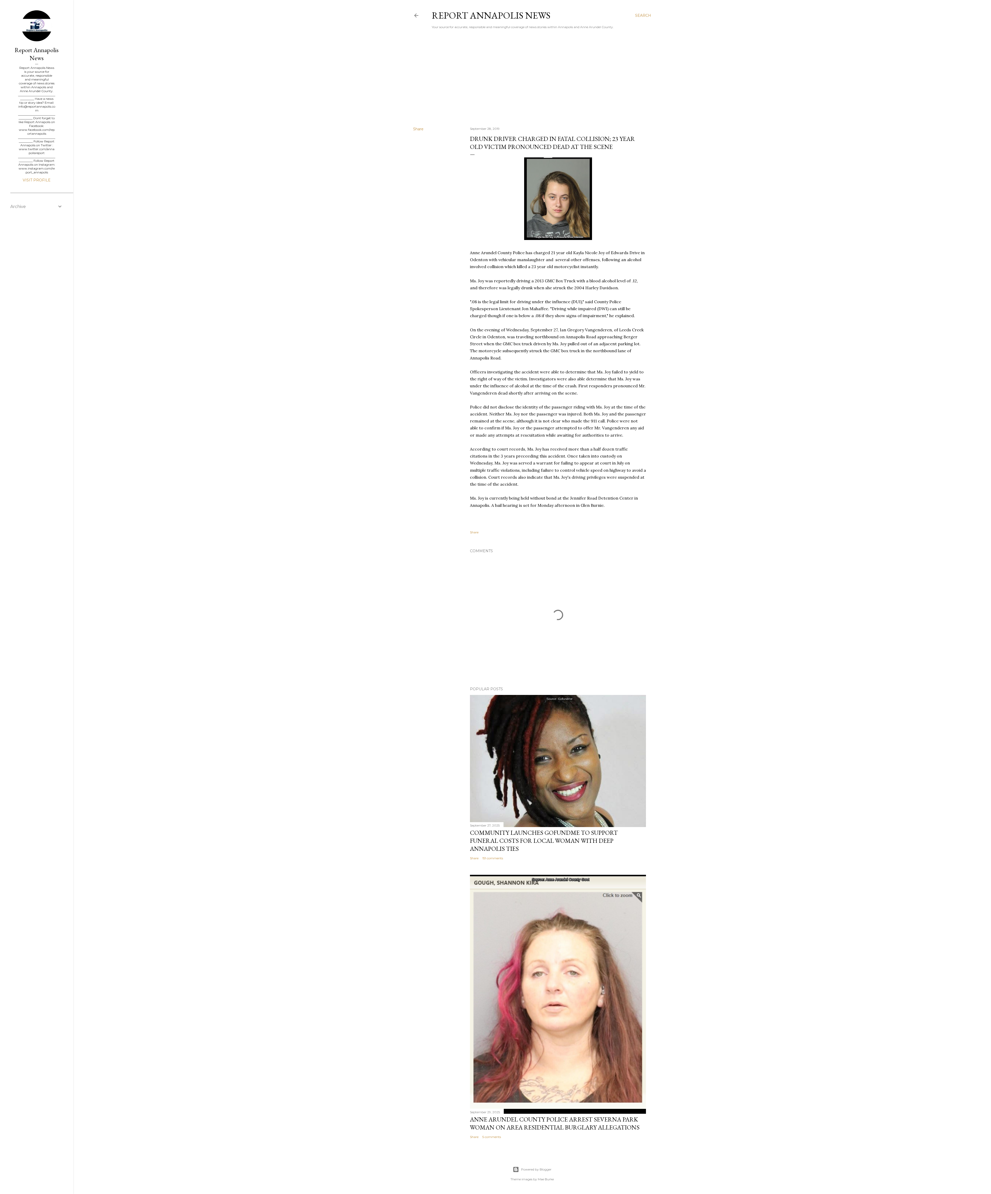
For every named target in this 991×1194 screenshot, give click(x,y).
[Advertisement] (532, 78)
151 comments (492, 858)
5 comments (491, 1137)
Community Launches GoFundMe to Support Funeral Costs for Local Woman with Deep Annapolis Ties (544, 841)
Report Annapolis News (491, 15)
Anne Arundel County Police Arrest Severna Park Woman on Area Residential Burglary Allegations (555, 1123)
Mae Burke (546, 1179)
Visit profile (37, 180)
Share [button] (418, 129)
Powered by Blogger (536, 1169)
